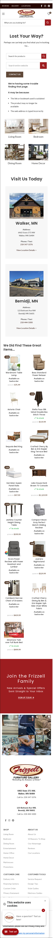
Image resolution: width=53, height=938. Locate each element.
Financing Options (11, 884)
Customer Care (11, 874)
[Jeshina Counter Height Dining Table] (13, 510)
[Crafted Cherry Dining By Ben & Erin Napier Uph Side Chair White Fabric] (39, 588)
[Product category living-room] (14, 129)
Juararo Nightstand (39, 560)
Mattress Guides (35, 893)
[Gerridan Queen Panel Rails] (13, 473)
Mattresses (8, 862)
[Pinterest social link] (49, 6)
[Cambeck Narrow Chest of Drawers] (13, 588)
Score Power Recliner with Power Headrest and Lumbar (14, 563)
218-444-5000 (26, 322)
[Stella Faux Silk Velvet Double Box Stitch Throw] (39, 399)
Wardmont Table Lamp (14, 374)
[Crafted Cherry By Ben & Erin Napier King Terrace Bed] (39, 436)
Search (48, 22)
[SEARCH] (43, 56)
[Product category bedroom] (38, 129)
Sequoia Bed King (14, 446)
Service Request (35, 879)
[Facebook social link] (41, 6)
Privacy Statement (11, 893)
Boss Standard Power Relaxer (39, 374)
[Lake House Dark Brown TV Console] (39, 473)
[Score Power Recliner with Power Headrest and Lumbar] (13, 549)
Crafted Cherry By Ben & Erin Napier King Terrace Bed (39, 449)
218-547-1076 (26, 244)
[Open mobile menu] (3, 14)
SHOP (6, 829)
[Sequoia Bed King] (13, 436)
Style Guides (33, 888)
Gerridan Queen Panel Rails (14, 484)
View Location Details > (26, 250)
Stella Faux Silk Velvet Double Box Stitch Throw (39, 412)
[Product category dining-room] (14, 155)
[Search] (43, 65)
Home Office (8, 853)
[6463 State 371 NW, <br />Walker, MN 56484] (26, 785)
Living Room (8, 834)
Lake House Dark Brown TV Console (39, 484)
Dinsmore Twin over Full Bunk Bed (14, 641)
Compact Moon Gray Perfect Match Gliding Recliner (39, 524)
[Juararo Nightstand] (39, 549)
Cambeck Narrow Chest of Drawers (13, 599)
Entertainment (9, 848)
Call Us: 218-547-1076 (26, 797)
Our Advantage (34, 843)
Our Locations (34, 853)
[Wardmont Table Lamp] (13, 362)
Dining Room (8, 843)
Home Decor (8, 857)
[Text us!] (10, 932)
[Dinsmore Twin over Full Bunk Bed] (13, 630)
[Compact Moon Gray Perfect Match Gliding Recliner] (39, 510)
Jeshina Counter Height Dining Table (14, 522)
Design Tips (33, 884)
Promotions (8, 867)
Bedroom (7, 839)
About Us (33, 829)
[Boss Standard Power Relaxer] (39, 362)
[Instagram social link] (45, 6)
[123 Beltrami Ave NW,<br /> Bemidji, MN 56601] (26, 802)
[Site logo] (26, 13)
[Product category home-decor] (38, 155)
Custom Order (9, 888)
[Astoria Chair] (13, 399)
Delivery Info (8, 879)
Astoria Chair (14, 409)
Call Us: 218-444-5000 (26, 814)
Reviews (31, 848)
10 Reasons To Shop (36, 839)
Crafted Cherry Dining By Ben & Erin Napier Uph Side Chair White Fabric (39, 603)
